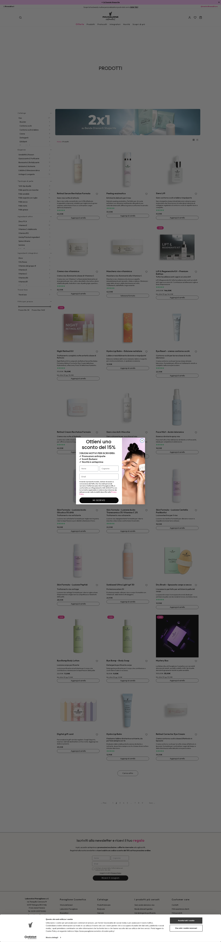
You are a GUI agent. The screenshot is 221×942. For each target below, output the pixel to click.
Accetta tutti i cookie (186, 920)
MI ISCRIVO (99, 500)
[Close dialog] (142, 441)
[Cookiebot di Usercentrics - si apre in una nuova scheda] (30, 937)
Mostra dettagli (52, 937)
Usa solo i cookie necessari (186, 928)
